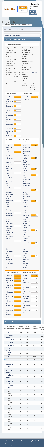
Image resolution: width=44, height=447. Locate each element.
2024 (7, 360)
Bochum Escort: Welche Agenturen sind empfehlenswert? (9, 247)
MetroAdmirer (34, 72)
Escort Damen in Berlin (9, 147)
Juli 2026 (11, 340)
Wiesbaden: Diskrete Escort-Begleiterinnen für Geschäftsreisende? (9, 232)
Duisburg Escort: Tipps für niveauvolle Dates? (26, 162)
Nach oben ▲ (38, 441)
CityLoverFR (9, 128)
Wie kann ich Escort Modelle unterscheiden (9, 156)
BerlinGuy (9, 275)
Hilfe (12, 441)
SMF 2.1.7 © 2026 (6, 445)
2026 (7, 332)
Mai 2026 (11, 346)
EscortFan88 (9, 135)
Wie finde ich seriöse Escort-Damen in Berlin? (9, 167)
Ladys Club (10, 9)
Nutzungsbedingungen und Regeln (24, 441)
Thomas (8, 315)
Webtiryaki (4, 443)
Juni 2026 (11, 343)
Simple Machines (16, 445)
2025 (7, 357)
